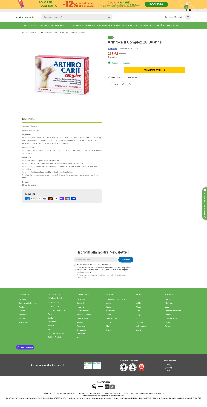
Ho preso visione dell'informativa (94, 264)
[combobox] (76, 17)
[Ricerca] (109, 17)
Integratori (34, 32)
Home (24, 32)
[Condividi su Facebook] (123, 84)
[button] (204, 203)
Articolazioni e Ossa (49, 32)
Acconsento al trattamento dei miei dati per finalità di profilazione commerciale (101, 276)
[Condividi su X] (130, 84)
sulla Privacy (106, 264)
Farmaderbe (112, 48)
